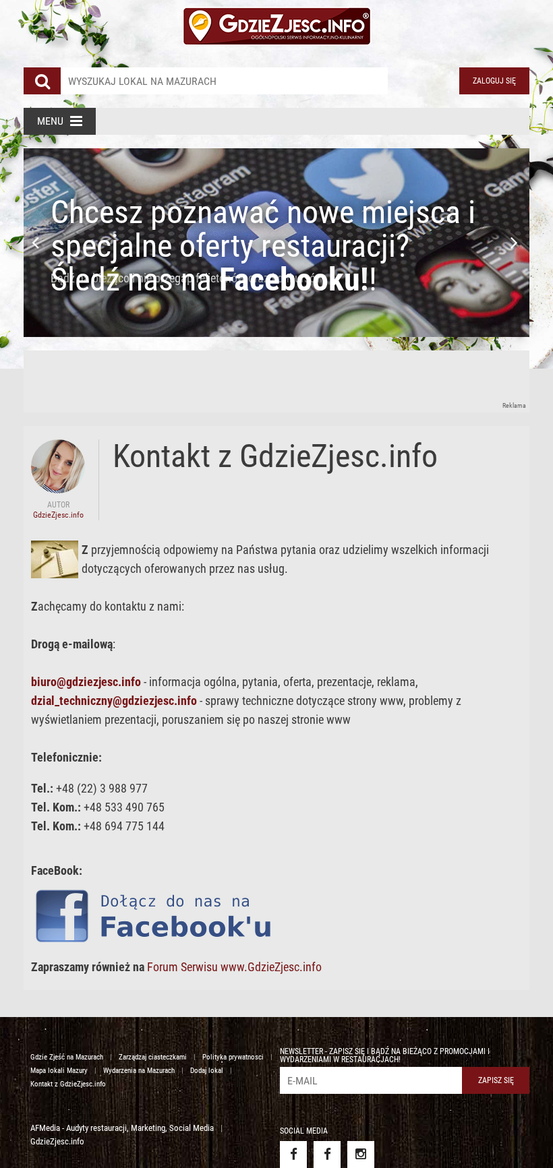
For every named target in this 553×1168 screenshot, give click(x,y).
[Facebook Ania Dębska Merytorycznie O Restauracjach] (327, 1154)
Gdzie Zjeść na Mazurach (66, 1057)
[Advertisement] (269, 380)
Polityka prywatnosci (233, 1057)
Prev (37, 242)
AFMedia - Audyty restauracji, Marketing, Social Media (122, 1128)
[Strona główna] (276, 27)
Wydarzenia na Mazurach (139, 1070)
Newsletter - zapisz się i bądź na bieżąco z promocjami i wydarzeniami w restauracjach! (385, 1055)
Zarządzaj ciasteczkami (153, 1057)
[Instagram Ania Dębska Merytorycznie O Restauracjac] (360, 1154)
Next (515, 242)
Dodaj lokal (206, 1070)
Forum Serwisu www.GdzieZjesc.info (234, 967)
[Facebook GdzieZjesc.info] (293, 1154)
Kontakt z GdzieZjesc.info (68, 1084)
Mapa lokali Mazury (59, 1070)
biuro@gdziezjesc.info (86, 682)
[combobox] (224, 80)
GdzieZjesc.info (57, 1141)
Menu (50, 121)
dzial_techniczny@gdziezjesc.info (114, 701)
